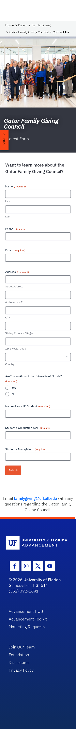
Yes (14, 387)
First (8, 201)
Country (9, 364)
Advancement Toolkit (28, 619)
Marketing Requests (27, 626)
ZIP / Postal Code (15, 348)
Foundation (19, 654)
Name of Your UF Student (27, 406)
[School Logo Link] (35, 543)
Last (7, 216)
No (13, 394)
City (7, 317)
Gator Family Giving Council (29, 32)
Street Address (14, 286)
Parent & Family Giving (34, 25)
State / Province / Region (19, 333)
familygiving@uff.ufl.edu (35, 498)
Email (15, 250)
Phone (15, 229)
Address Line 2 (14, 302)
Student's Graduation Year (28, 428)
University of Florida (42, 579)
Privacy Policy (21, 670)
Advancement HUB (26, 611)
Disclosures (19, 662)
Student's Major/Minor (25, 449)
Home (9, 25)
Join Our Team (22, 647)
